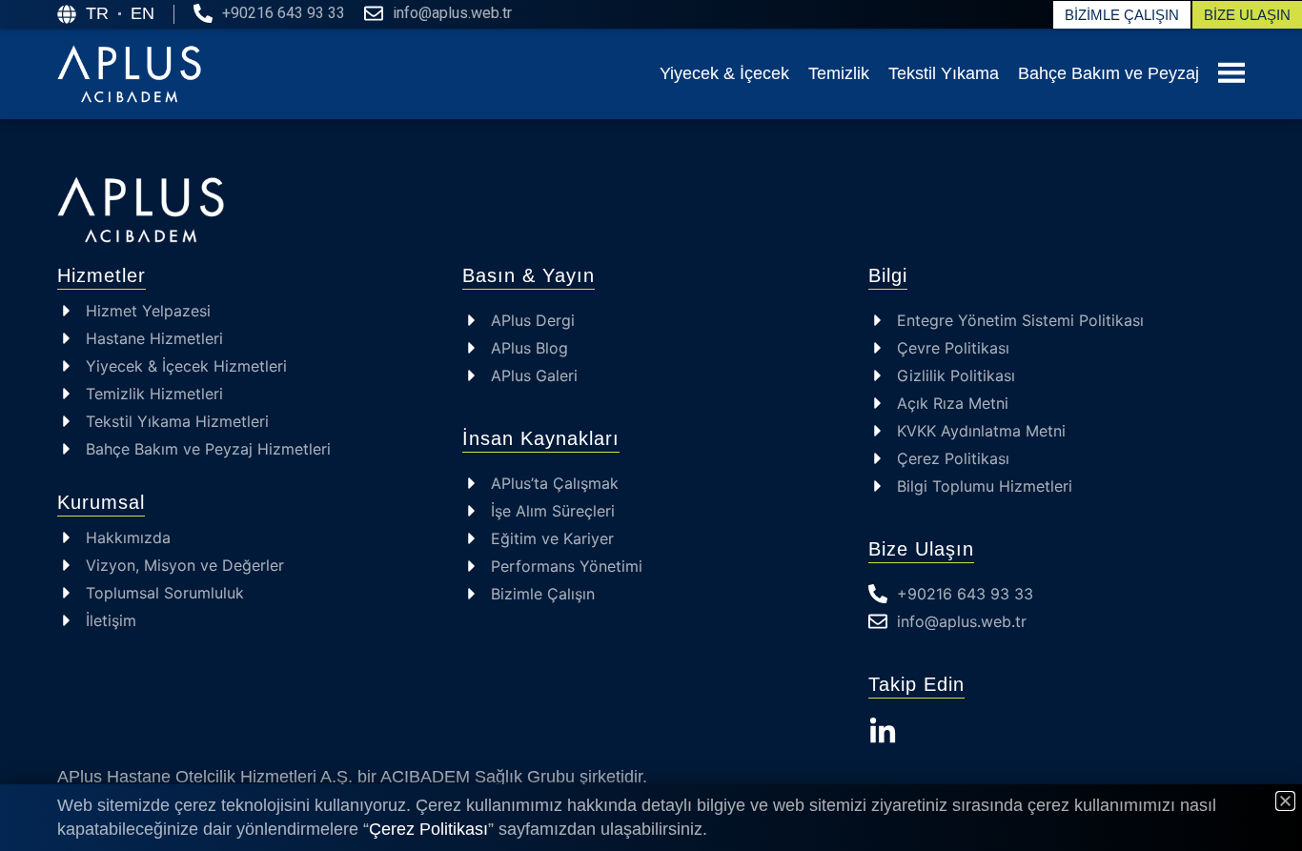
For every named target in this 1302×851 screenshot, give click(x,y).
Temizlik (838, 73)
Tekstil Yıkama (943, 73)
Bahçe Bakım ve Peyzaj (1108, 73)
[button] (1285, 801)
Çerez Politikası (428, 829)
